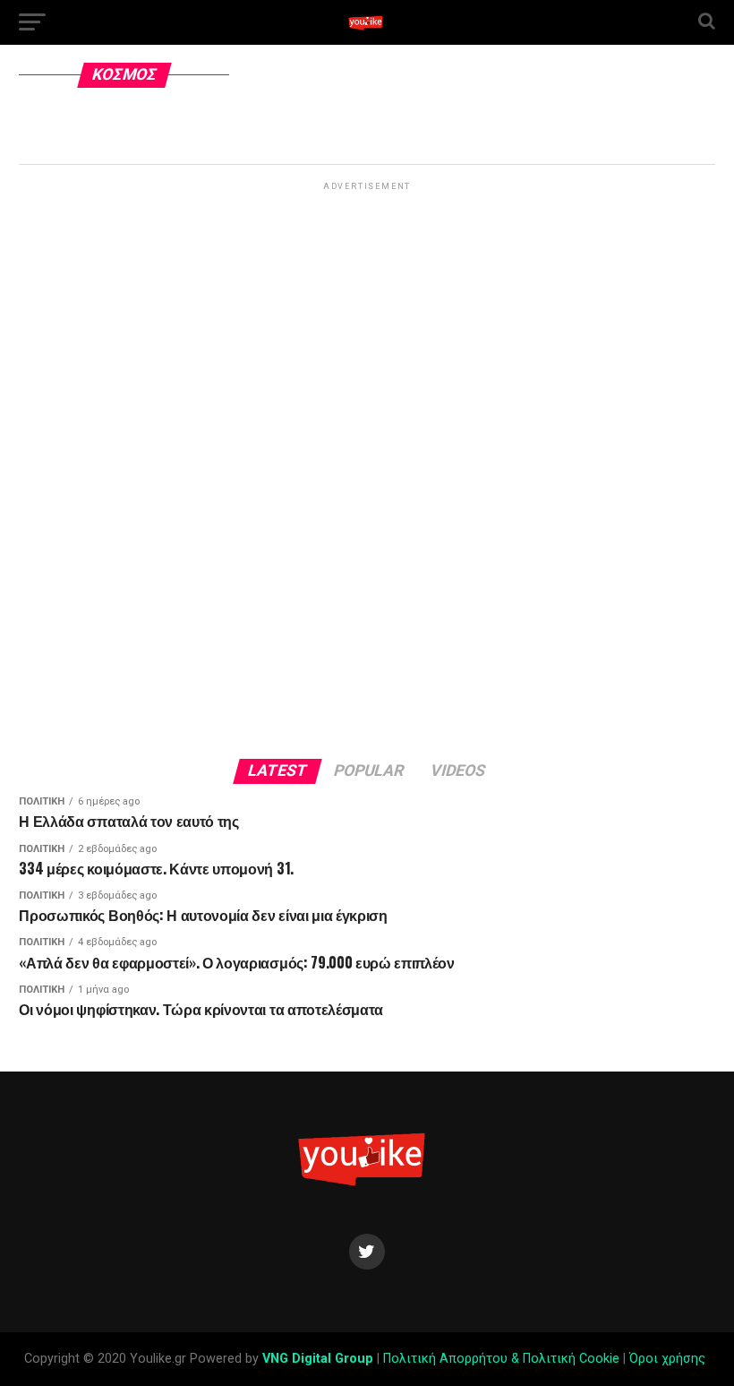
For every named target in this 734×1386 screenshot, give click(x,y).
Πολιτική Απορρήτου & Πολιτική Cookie (501, 1358)
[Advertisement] (367, 463)
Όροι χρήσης (669, 1358)
